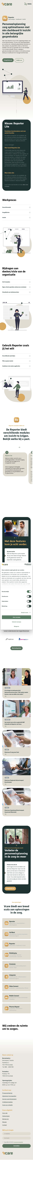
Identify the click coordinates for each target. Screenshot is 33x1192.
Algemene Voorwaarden (9, 1096)
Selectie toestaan (16, 621)
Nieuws (4, 1122)
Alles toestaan (16, 617)
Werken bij (5, 1119)
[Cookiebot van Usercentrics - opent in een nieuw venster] (24, 565)
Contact (4, 1125)
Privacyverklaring (7, 1093)
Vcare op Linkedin (7, 1105)
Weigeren (16, 626)
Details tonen (24, 612)
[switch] (29, 596)
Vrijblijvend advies (7, 1102)
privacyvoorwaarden (18, 1142)
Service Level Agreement (9, 1099)
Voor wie (4, 1113)
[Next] (19, 447)
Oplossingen (6, 1116)
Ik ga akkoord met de (13, 1142)
